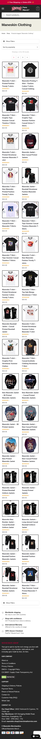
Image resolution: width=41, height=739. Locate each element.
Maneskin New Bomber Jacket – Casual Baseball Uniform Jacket (8, 523)
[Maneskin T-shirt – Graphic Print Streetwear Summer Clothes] (10, 347)
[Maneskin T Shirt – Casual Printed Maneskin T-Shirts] (10, 210)
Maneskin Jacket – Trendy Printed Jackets (29, 490)
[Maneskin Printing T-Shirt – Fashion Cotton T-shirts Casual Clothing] (30, 70)
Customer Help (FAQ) (9, 697)
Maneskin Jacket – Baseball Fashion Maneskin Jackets (9, 556)
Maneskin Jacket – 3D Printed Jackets (10, 425)
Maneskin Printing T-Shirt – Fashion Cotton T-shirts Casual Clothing (30, 85)
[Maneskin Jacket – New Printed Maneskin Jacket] (10, 445)
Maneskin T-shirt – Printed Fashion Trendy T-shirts (9, 83)
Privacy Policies (7, 666)
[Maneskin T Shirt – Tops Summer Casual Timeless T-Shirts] (10, 244)
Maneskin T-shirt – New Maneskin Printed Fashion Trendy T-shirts (9, 190)
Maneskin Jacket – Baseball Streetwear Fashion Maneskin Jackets (29, 190)
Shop (8, 33)
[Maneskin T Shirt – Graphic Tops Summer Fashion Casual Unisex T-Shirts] (30, 104)
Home (3, 33)
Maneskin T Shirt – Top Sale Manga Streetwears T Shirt (29, 292)
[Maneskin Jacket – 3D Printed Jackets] (10, 413)
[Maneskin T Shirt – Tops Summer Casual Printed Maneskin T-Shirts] (30, 574)
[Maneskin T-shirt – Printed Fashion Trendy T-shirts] (10, 70)
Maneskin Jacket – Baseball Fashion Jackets (29, 556)
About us (5, 660)
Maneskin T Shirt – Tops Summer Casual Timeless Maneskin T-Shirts (30, 225)
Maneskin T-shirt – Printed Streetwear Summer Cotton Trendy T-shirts (9, 293)
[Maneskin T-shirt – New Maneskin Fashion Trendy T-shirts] (30, 244)
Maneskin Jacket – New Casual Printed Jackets (29, 154)
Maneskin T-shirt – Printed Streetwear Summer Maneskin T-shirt (10, 156)
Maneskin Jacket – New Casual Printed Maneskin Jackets (29, 426)
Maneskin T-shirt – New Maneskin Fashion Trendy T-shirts (29, 259)
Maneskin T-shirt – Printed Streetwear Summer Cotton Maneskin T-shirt (29, 328)
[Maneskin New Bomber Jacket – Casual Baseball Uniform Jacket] (10, 508)
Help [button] (37, 736)
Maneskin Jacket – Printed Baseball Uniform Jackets (9, 490)
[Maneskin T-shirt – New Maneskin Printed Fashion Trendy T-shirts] (10, 175)
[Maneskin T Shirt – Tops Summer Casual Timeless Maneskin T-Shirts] (30, 210)
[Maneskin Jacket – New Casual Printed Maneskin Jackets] (30, 413)
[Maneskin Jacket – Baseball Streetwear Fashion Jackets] (10, 574)
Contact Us (6, 695)
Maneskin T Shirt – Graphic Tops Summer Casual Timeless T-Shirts (9, 119)
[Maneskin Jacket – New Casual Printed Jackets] (30, 141)
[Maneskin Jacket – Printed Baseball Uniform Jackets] (10, 477)
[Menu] (5, 8)
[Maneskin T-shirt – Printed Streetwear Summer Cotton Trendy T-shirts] (10, 278)
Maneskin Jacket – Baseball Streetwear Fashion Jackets (9, 588)
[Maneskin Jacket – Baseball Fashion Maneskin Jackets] (10, 543)
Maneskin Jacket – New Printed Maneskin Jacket (9, 458)
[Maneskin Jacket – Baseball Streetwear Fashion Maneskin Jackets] (30, 175)
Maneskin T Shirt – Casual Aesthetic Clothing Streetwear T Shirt (29, 362)
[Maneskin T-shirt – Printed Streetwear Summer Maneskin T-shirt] (10, 141)
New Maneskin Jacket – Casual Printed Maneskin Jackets (30, 395)
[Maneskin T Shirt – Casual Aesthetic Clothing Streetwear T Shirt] (30, 347)
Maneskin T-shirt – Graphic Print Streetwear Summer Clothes (9, 362)
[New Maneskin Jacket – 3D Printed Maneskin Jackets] (10, 381)
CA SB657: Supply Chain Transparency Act (17, 672)
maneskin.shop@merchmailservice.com (22, 721)
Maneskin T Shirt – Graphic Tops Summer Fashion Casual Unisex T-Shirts (29, 120)
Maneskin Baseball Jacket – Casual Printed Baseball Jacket (9, 328)
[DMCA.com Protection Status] (20, 677)
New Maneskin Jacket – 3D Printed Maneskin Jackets (10, 395)
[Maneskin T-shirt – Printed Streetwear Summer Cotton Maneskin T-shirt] (30, 313)
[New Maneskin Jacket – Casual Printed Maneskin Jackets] (30, 381)
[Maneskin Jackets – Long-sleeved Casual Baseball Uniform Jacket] (30, 508)
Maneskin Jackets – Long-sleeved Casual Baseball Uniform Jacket (30, 523)
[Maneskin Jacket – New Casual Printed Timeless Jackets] (30, 445)
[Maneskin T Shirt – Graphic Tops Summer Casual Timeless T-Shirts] (10, 104)
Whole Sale (6, 701)
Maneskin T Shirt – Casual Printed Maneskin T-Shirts (9, 223)
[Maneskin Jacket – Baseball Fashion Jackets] (30, 543)
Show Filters (10, 41)
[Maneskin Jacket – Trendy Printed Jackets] (30, 477)
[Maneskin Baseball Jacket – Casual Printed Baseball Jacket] (10, 313)
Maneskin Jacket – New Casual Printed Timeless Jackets (29, 458)
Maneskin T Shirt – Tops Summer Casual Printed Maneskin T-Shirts (30, 589)
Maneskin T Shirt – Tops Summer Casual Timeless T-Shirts (10, 257)
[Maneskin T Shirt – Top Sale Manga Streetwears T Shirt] (30, 278)
